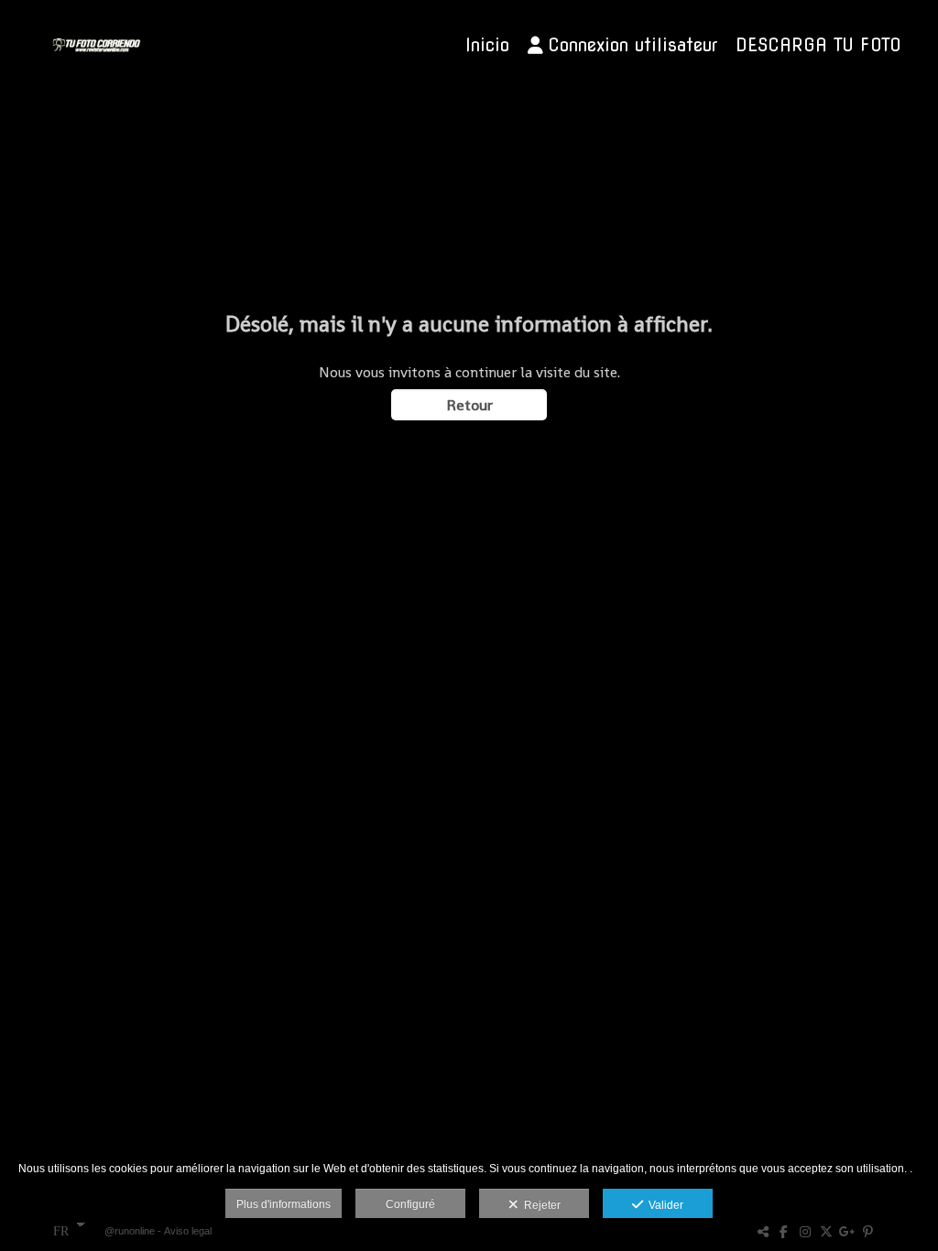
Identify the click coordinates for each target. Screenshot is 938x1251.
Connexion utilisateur (632, 45)
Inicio (487, 45)
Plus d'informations (283, 1204)
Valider (663, 1205)
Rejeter (539, 1205)
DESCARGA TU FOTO (818, 45)
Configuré (410, 1204)
